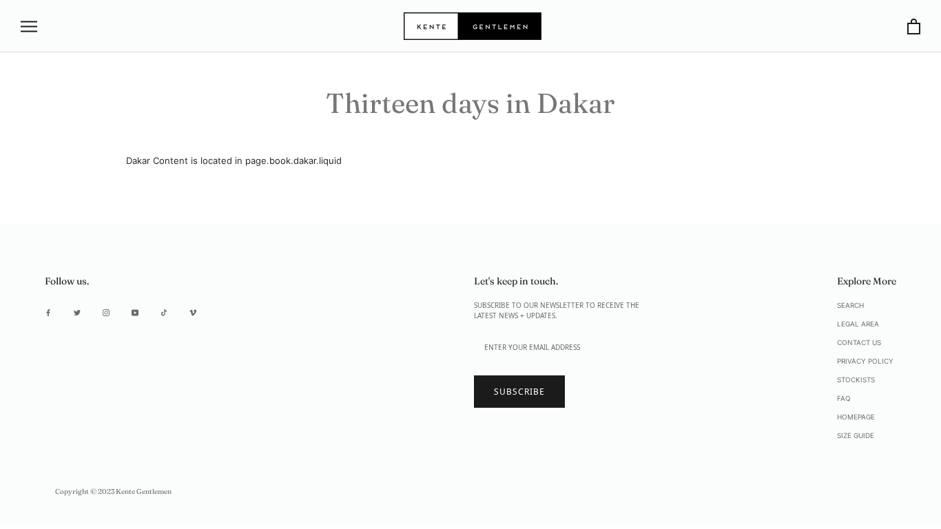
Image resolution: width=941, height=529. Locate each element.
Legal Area (858, 324)
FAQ (844, 398)
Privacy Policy (865, 361)
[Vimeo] (192, 312)
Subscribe (519, 391)
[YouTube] (135, 312)
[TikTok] (164, 312)
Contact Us (859, 342)
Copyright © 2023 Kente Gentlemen (113, 491)
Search (850, 305)
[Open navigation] (29, 26)
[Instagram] (106, 312)
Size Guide (855, 435)
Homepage (856, 417)
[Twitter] (77, 312)
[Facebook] (48, 312)
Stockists (856, 379)
